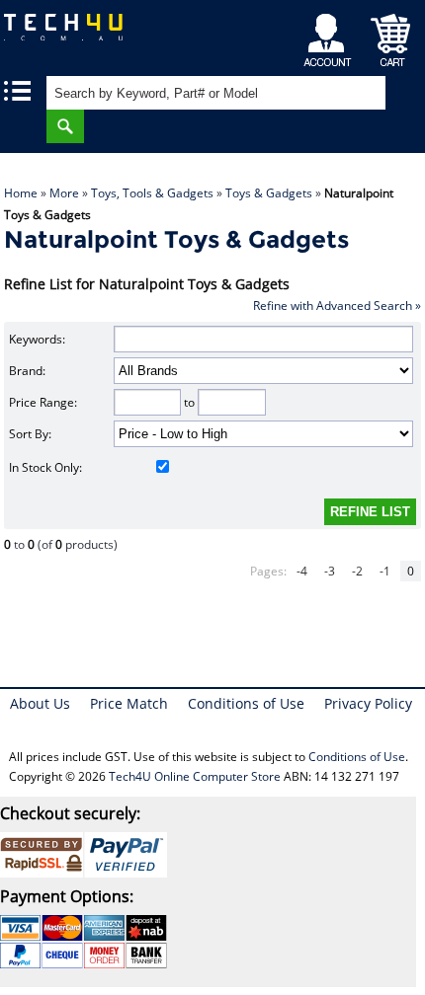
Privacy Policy (368, 703)
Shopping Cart (391, 35)
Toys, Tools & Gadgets (152, 193)
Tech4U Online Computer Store (195, 776)
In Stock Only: (45, 467)
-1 (385, 571)
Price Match (129, 703)
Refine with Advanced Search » (337, 305)
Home (21, 193)
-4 (302, 571)
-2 (357, 571)
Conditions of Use (246, 703)
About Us (40, 703)
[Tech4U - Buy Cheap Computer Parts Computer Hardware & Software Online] (76, 34)
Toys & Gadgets (268, 193)
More (64, 193)
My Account (330, 35)
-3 (329, 571)
